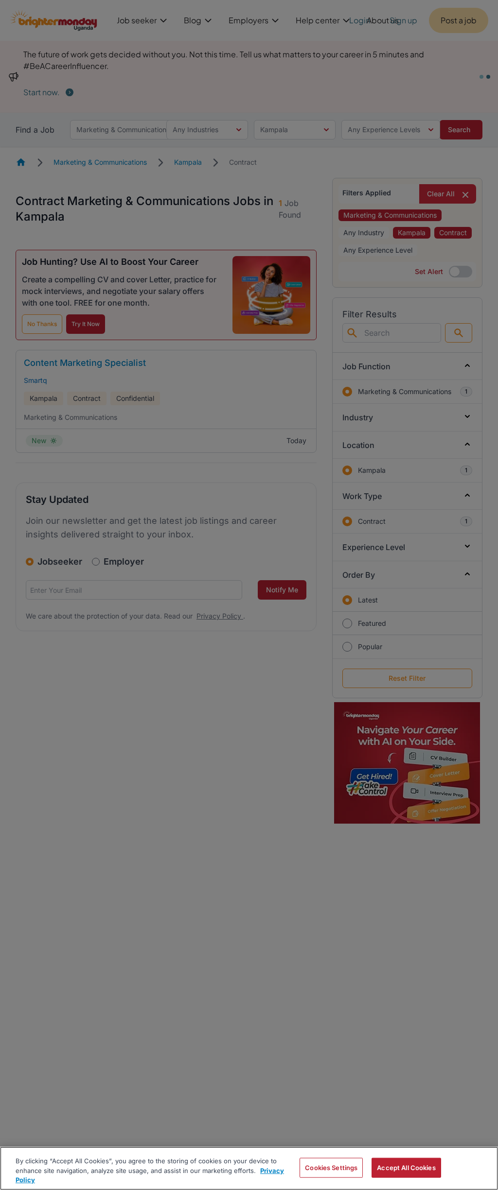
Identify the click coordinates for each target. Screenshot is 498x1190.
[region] (249, 1168)
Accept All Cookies (406, 1167)
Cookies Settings (331, 1167)
